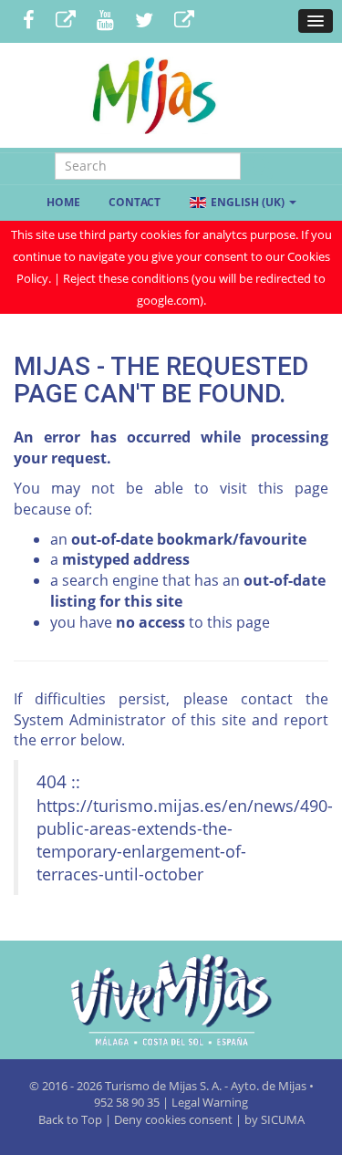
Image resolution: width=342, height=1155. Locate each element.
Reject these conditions (126, 278)
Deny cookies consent (173, 1119)
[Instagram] (184, 21)
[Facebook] (28, 21)
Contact (135, 202)
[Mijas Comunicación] (65, 21)
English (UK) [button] (247, 202)
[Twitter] (144, 21)
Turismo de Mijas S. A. (163, 1085)
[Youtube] (105, 21)
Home (63, 202)
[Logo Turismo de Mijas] (171, 1000)
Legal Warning (209, 1102)
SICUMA (283, 1119)
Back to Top (71, 1119)
